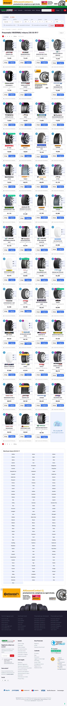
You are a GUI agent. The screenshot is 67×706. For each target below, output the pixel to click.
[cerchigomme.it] (7, 10)
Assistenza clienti (38, 667)
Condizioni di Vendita (22, 670)
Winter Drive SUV (57, 335)
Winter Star (42, 117)
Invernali (14, 29)
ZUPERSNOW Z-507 (9, 209)
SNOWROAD (9, 428)
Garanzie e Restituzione (23, 666)
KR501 (25, 303)
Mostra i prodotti (59, 25)
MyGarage (38, 10)
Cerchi (15, 10)
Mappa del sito (37, 666)
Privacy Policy (21, 678)
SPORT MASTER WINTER (41, 241)
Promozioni (36, 657)
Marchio (14, 19)
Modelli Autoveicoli (22, 656)
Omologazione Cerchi (39, 664)
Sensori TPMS (37, 662)
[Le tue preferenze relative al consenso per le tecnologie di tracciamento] (64, 703)
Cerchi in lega (21, 643)
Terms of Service (44, 699)
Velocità (56, 19)
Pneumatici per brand (57, 616)
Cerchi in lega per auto (7, 616)
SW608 (58, 147)
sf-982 (9, 148)
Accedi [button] (58, 10)
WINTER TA (41, 335)
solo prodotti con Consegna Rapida (40, 25)
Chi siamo (36, 653)
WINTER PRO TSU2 (41, 54)
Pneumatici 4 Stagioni (23, 654)
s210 (9, 179)
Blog (35, 655)
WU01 (25, 272)
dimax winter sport (25, 86)
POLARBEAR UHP (41, 272)
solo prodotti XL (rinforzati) (24, 25)
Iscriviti (11, 655)
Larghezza (26, 19)
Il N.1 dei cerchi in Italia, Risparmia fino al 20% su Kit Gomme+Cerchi (33, 6)
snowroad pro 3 (9, 398)
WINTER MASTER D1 (41, 428)
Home (3, 29)
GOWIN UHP (9, 54)
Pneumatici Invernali (22, 652)
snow (58, 302)
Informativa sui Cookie (23, 677)
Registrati (36, 643)
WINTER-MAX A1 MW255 (58, 54)
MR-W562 (9, 335)
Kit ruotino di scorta (22, 649)
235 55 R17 (20, 29)
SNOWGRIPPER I (25, 54)
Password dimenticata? (39, 647)
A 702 (57, 179)
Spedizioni (20, 662)
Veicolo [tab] (6, 17)
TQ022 (25, 179)
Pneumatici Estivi (22, 651)
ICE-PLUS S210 (58, 241)
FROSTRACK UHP (25, 428)
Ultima (15, 36)
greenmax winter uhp (9, 241)
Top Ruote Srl (33, 700)
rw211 (25, 148)
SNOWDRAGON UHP (58, 117)
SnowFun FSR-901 (57, 272)
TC (42, 700)
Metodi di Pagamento (22, 664)
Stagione (4, 19)
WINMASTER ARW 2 (25, 209)
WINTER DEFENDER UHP (41, 303)
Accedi (35, 645)
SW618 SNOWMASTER (58, 86)
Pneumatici (20, 10)
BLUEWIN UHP (58, 398)
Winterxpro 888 (9, 272)
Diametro (40, 19)
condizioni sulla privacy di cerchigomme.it (9, 662)
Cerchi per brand (22, 616)
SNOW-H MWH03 (9, 366)
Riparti (52, 25)
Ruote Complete (28, 10)
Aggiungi (12, 62)
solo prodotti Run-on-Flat (10, 25)
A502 (25, 117)
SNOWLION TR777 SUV (41, 148)
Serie (32, 19)
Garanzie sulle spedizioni (23, 671)
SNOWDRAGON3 (25, 240)
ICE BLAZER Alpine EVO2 (25, 335)
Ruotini (33, 10)
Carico (45, 19)
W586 (41, 179)
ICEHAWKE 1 (9, 85)
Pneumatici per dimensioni (41, 616)
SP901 (25, 366)
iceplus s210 (9, 117)
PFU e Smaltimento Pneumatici (25, 668)
